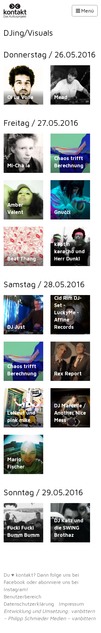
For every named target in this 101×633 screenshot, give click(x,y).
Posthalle (62, 141)
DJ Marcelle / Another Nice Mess (70, 413)
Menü (87, 11)
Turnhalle (62, 72)
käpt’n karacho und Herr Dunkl (69, 251)
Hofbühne (16, 510)
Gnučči (62, 212)
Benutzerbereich (22, 597)
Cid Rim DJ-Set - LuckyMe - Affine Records (68, 312)
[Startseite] (22, 11)
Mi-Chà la (18, 165)
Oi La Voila (20, 97)
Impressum (71, 604)
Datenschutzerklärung (29, 604)
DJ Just (16, 327)
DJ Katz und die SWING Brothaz (68, 528)
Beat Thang (21, 259)
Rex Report (68, 373)
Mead (60, 97)
